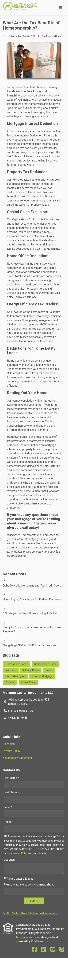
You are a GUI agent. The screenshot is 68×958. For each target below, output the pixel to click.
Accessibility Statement (17, 757)
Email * (8, 807)
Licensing (9, 744)
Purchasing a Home (51, 36)
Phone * (8, 821)
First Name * (11, 777)
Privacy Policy (11, 751)
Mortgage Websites (28, 937)
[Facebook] (34, 949)
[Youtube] (52, 949)
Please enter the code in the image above (29, 884)
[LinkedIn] (43, 949)
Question (9, 859)
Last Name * (11, 792)
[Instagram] (61, 949)
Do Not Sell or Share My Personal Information (30, 913)
